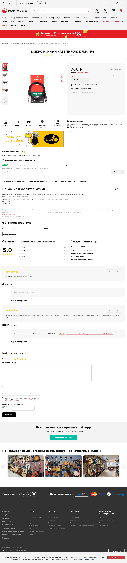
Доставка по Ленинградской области (82, 526)
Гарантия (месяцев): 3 (9, 214)
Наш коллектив (34, 520)
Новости (6, 511)
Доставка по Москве (77, 523)
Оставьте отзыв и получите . (37, 241)
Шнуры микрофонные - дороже (82, 253)
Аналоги (54, 182)
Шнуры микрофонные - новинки (82, 259)
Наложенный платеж (54, 526)
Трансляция (77, 22)
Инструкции (7, 525)
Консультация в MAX (63, 437)
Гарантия (102, 517)
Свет (12, 22)
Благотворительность (36, 531)
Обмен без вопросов (106, 520)
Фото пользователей (68, 182)
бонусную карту (82, 72)
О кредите (51, 523)
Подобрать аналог (80, 80)
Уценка (4, 25)
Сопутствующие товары (38, 182)
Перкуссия (43, 22)
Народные (31, 22)
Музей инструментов (11, 535)
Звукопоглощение (91, 22)
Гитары (4, 18)
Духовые (53, 22)
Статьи (22, 25)
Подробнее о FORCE (78, 247)
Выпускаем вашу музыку (13, 531)
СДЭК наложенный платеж (57, 528)
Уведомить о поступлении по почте (85, 84)
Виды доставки (75, 517)
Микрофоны (87, 18)
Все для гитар (37, 18)
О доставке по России (77, 520)
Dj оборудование (101, 18)
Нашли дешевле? (115, 69)
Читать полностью (8, 158)
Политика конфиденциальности (109, 523)
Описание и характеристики (14, 182)
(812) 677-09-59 (42, 3)
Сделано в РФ (107, 22)
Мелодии (6, 521)
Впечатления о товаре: (11, 363)
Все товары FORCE (77, 256)
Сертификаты (33, 526)
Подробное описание (74, 131)
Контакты (32, 534)
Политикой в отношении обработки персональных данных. (21, 399)
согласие (11, 398)
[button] (3, 466)
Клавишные (68, 18)
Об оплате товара (54, 517)
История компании (35, 517)
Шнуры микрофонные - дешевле (82, 250)
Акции (5, 515)
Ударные (21, 22)
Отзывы (83, 182)
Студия (4, 22)
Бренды (13, 25)
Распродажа (119, 22)
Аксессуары (64, 22)
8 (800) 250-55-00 (26, 3)
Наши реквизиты (104, 526)
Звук (77, 18)
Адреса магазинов (35, 523)
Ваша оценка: (7, 359)
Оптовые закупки (10, 528)
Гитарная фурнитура (53, 18)
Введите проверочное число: (14, 404)
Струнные (114, 18)
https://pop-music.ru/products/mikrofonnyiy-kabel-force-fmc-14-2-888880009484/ (86, 334)
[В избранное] (113, 79)
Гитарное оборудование (19, 18)
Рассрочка (51, 520)
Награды (31, 528)
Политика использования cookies (82, 559)
